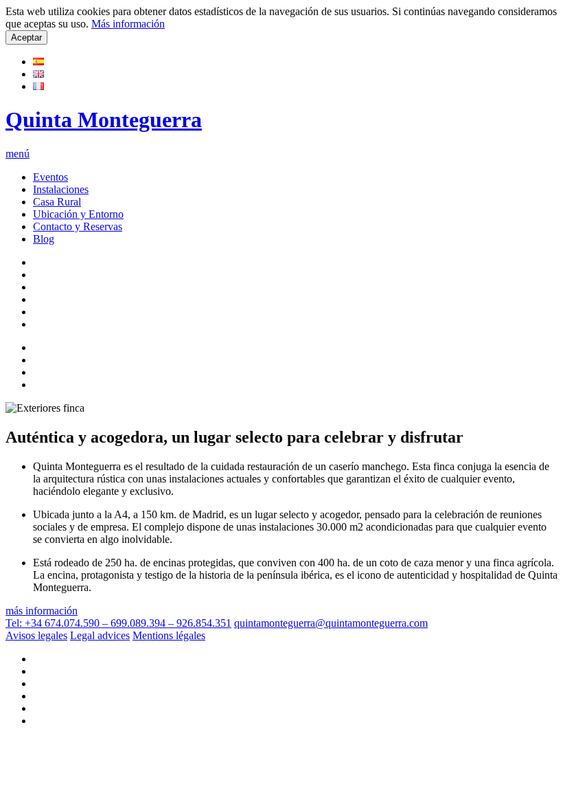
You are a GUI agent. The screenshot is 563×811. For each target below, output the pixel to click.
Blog (43, 239)
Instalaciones (61, 189)
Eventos (50, 177)
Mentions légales (169, 635)
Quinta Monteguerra (103, 119)
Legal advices (100, 635)
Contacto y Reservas (77, 226)
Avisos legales (36, 635)
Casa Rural (57, 202)
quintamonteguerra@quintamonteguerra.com (331, 623)
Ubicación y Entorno (78, 214)
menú (17, 153)
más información (41, 610)
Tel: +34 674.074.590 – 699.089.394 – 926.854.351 (118, 623)
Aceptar (26, 37)
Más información (128, 24)
